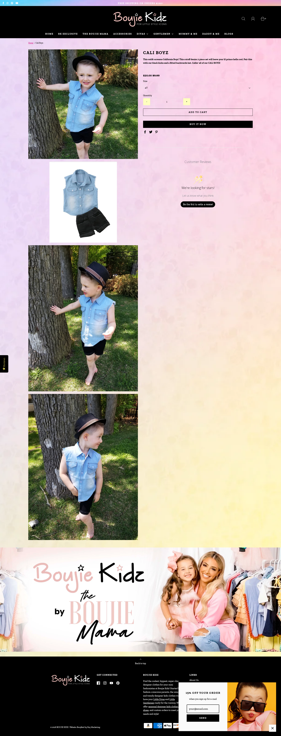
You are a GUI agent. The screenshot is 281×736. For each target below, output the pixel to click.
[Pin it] (156, 132)
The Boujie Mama (95, 34)
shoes (146, 710)
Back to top (140, 663)
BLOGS (228, 34)
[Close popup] (272, 728)
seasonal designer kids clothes (163, 706)
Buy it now (198, 124)
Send (203, 718)
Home (49, 34)
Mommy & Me (188, 34)
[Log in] (254, 18)
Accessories (122, 34)
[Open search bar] (245, 18)
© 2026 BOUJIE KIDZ (59, 727)
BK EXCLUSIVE (68, 34)
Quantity (147, 95)
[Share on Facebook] (145, 132)
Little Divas (159, 699)
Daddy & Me (211, 34)
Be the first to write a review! (198, 204)
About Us (194, 680)
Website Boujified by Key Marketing (85, 727)
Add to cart (198, 112)
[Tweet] (151, 132)
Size (145, 81)
